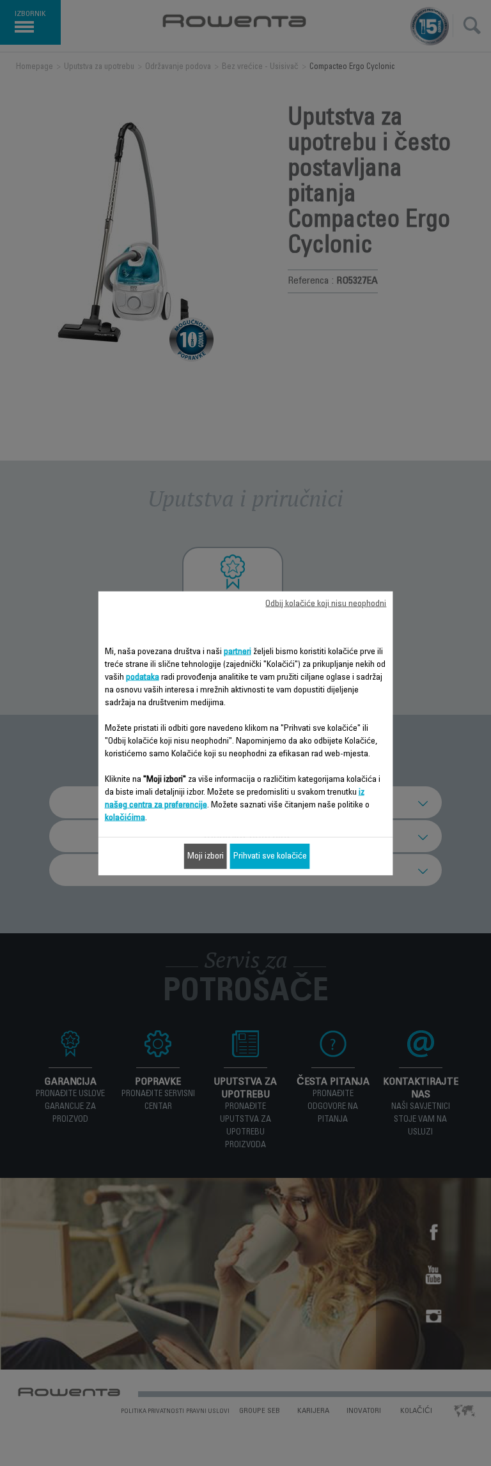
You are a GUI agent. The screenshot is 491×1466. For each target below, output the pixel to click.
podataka (142, 677)
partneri (237, 651)
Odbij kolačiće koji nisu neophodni (325, 603)
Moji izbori (205, 855)
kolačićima (125, 817)
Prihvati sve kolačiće (270, 855)
